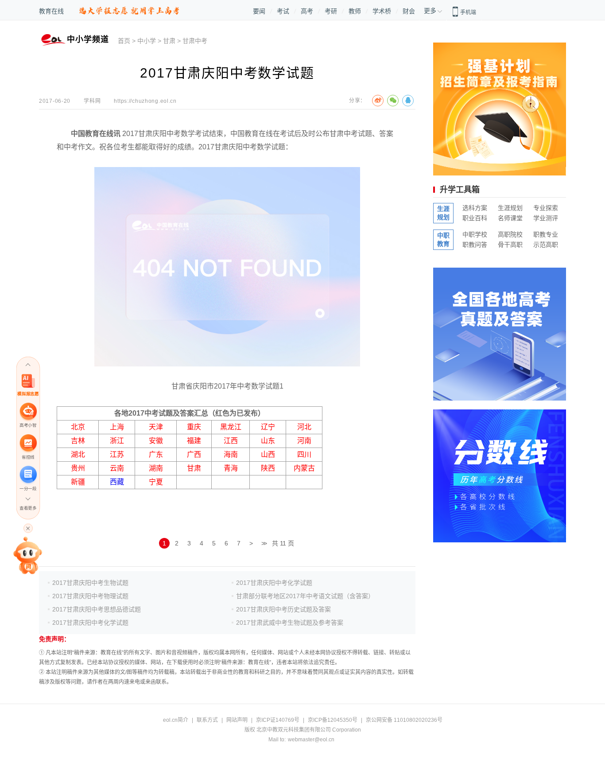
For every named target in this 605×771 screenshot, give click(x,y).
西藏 (117, 482)
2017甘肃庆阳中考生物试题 (90, 582)
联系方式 (207, 720)
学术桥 (381, 11)
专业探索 (545, 207)
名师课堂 (510, 218)
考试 (283, 11)
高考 (307, 11)
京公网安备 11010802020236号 (404, 720)
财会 (409, 11)
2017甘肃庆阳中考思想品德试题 (96, 609)
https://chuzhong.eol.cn (145, 101)
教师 (355, 11)
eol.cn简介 (175, 720)
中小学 (146, 40)
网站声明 (237, 720)
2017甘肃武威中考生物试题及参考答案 (289, 622)
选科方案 (474, 207)
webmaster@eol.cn (311, 739)
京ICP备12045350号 (332, 720)
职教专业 (545, 234)
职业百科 (474, 218)
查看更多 (27, 508)
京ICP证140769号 (277, 720)
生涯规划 (510, 207)
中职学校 (474, 234)
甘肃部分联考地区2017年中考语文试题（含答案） (305, 596)
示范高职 (545, 244)
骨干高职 (510, 244)
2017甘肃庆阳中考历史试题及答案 (283, 609)
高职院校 (510, 234)
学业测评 (545, 218)
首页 (124, 40)
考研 (331, 11)
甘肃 (169, 40)
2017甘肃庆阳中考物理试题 (90, 596)
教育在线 (51, 11)
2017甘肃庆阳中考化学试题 (90, 622)
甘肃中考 (194, 40)
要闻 (259, 11)
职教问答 (474, 244)
